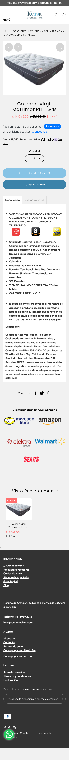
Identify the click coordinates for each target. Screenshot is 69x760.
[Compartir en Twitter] (42, 393)
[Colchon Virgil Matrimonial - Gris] (19, 509)
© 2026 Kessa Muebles (16, 733)
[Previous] (9, 47)
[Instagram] (14, 728)
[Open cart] (63, 15)
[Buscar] (56, 15)
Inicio (6, 31)
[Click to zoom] (60, 47)
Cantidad (34, 151)
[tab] (12, 200)
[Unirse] (61, 699)
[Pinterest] (9, 728)
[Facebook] (5, 728)
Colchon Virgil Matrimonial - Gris (18, 525)
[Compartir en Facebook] (36, 393)
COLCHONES (19, 31)
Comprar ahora (34, 184)
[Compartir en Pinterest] (48, 393)
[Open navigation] (6, 13)
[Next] (18, 47)
